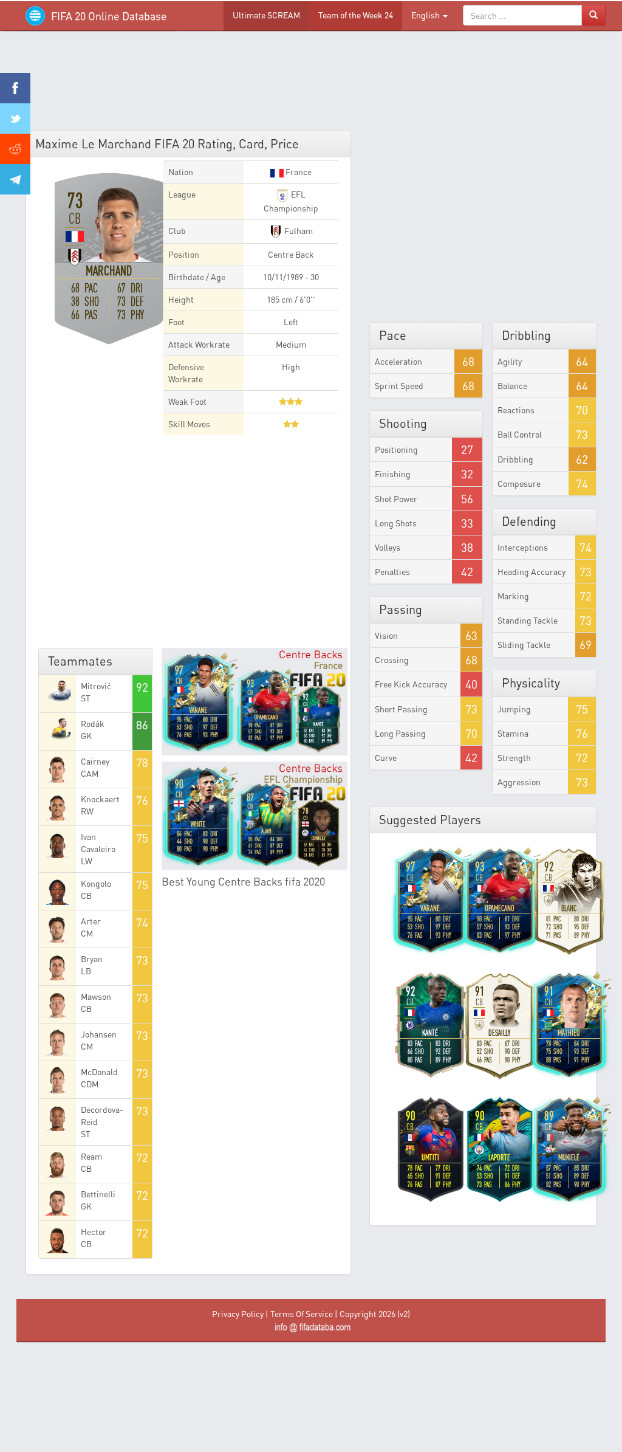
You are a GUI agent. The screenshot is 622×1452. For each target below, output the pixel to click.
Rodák (92, 723)
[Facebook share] (15, 88)
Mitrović (96, 686)
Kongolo (96, 883)
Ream (91, 1156)
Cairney (95, 761)
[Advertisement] (311, 85)
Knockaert (100, 799)
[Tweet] (15, 118)
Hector (93, 1232)
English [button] (426, 15)
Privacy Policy (238, 1314)
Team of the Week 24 (355, 15)
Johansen (99, 1034)
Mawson (96, 996)
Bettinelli (98, 1194)
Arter (91, 921)
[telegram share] (15, 179)
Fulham (297, 230)
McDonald (99, 1072)
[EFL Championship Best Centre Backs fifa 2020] (254, 815)
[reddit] (15, 149)
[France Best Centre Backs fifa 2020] (254, 701)
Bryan (92, 959)
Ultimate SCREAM (266, 15)
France (298, 172)
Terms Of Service (301, 1314)
